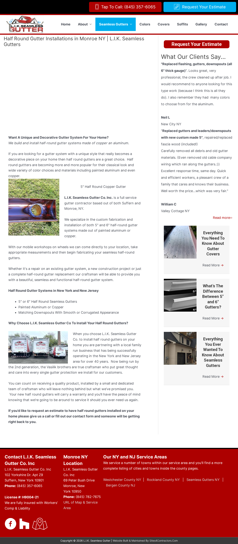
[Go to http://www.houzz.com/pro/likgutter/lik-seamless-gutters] (24, 524)
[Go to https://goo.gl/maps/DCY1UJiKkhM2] (38, 524)
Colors (144, 24)
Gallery (201, 24)
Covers (164, 24)
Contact (221, 24)
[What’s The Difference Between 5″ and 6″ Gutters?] (180, 295)
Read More (213, 265)
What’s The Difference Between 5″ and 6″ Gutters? (213, 296)
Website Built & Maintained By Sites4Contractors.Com (145, 540)
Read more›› (222, 218)
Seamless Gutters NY (203, 480)
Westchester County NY (122, 480)
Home (65, 24)
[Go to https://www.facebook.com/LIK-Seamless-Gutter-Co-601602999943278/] (11, 524)
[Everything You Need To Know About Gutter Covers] (180, 242)
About (83, 24)
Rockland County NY (163, 480)
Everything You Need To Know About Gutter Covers (213, 243)
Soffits (182, 24)
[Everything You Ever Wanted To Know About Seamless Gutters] (180, 348)
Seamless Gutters (113, 24)
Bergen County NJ (120, 485)
